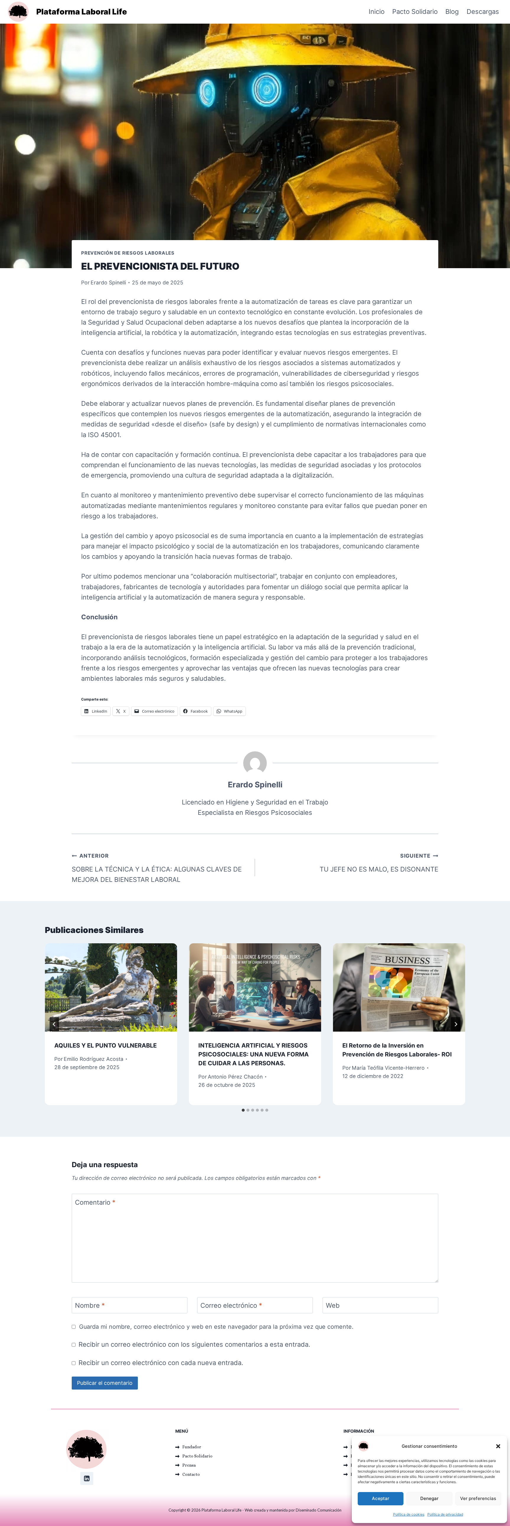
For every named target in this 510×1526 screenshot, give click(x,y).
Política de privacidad (445, 1514)
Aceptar (380, 1498)
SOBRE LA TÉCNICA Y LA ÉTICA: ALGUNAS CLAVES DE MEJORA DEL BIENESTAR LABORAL (157, 868)
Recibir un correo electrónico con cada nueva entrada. (161, 1363)
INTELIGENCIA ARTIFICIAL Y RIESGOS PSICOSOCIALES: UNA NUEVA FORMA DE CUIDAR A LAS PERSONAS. (253, 1054)
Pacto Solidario (415, 11)
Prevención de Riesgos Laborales (127, 253)
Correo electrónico (231, 1305)
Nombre (90, 1305)
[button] (498, 1446)
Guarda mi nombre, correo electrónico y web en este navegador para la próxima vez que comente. (216, 1326)
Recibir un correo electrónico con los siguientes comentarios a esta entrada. (194, 1344)
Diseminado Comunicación (318, 1510)
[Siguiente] (455, 1024)
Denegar (429, 1498)
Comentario (95, 1202)
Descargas (483, 11)
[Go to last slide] (54, 1024)
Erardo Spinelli (108, 282)
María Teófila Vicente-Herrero (388, 1068)
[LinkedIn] (86, 1478)
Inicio (377, 11)
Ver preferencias (478, 1498)
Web (333, 1305)
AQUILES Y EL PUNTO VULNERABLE (105, 1045)
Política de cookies (408, 1514)
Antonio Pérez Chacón (235, 1077)
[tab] (243, 1110)
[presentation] (111, 987)
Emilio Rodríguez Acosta (93, 1059)
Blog (452, 11)
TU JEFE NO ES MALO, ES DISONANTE (379, 863)
